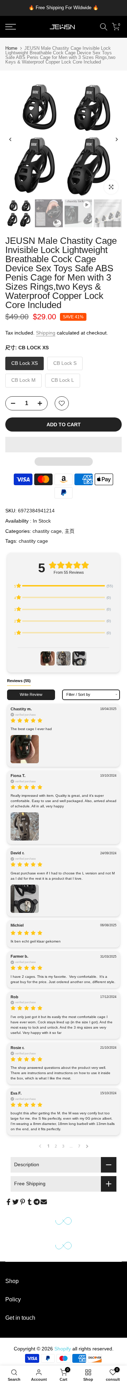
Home (11, 48)
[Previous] (10, 139)
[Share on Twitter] (15, 1202)
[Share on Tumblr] (29, 1202)
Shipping (45, 333)
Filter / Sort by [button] (78, 695)
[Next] (116, 139)
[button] (63, 444)
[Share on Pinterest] (22, 1202)
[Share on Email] (44, 1202)
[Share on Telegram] (37, 1202)
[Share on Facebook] (8, 1202)
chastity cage (47, 531)
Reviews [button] (19, 681)
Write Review (31, 694)
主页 (69, 531)
